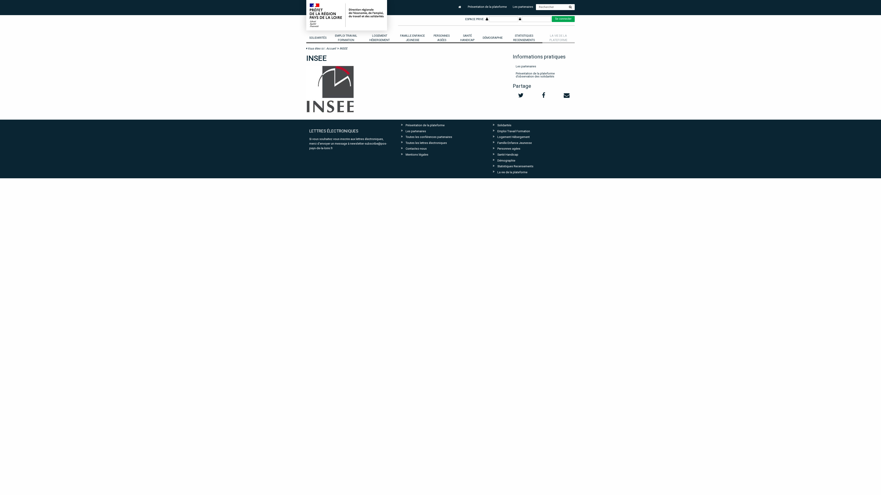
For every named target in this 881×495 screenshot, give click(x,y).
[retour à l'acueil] (346, 15)
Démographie (493, 37)
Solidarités (317, 37)
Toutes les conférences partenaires (429, 137)
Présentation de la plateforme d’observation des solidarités (535, 75)
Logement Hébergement (379, 38)
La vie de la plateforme (512, 172)
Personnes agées (442, 38)
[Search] (570, 7)
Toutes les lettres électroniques (426, 143)
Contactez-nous (416, 148)
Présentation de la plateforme (487, 6)
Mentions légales (417, 154)
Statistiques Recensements (524, 38)
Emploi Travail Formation (346, 38)
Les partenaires (523, 6)
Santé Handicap (467, 38)
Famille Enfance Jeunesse (412, 38)
